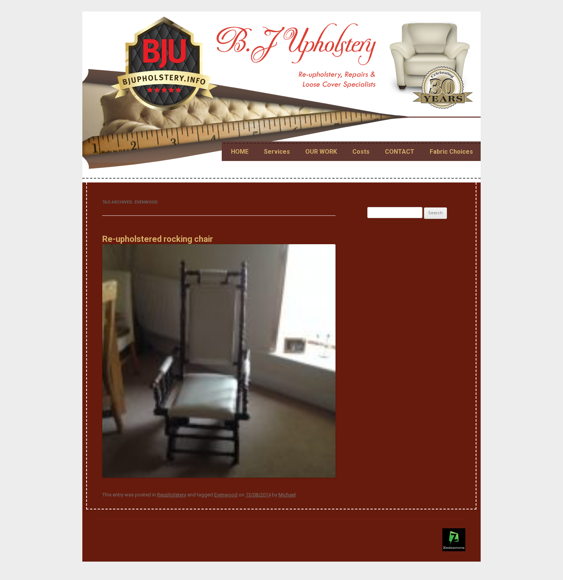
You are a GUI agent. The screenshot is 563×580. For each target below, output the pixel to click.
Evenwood (225, 495)
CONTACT (399, 151)
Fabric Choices (451, 151)
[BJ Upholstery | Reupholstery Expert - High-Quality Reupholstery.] (293, 66)
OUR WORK (321, 151)
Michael (287, 495)
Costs (361, 151)
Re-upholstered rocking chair (157, 239)
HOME (240, 151)
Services (277, 151)
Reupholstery (171, 495)
